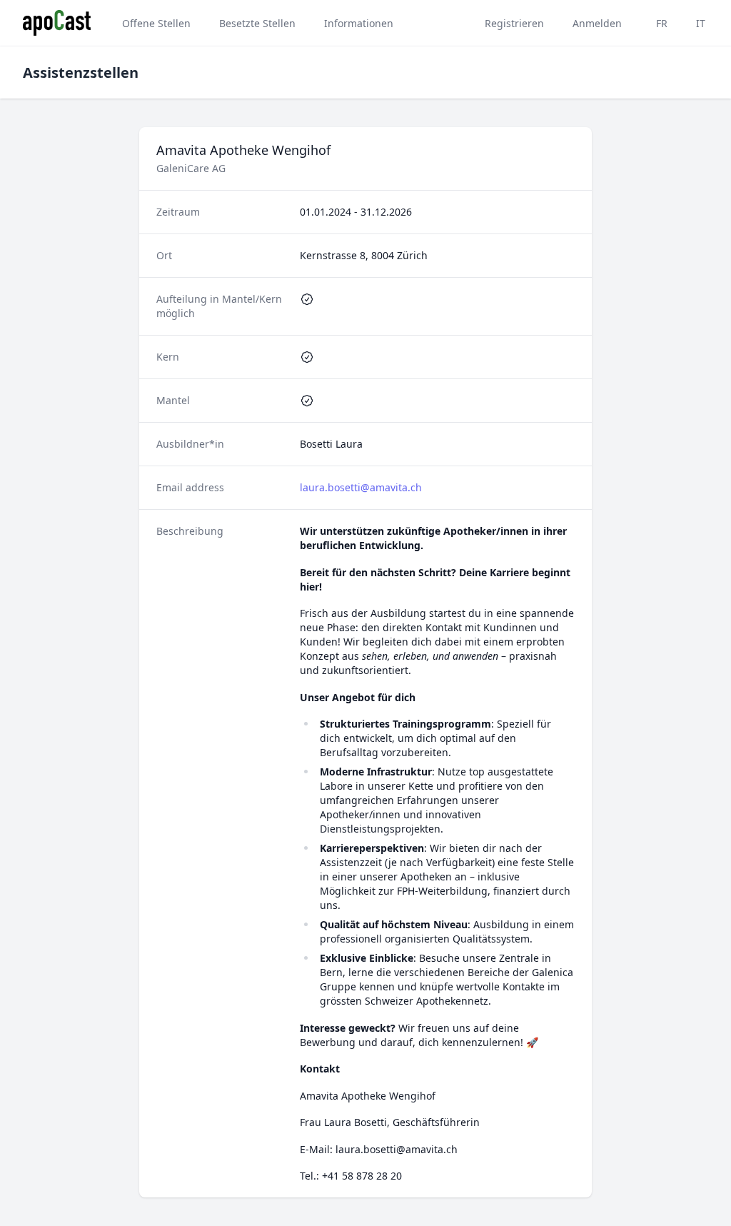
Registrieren (514, 23)
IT (700, 23)
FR (661, 23)
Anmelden (597, 23)
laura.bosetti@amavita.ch (361, 487)
